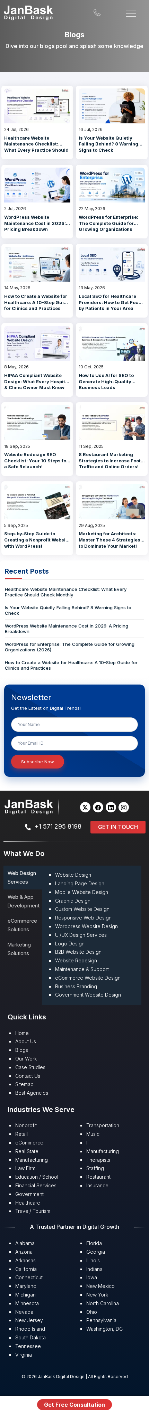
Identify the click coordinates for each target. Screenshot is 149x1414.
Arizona (24, 1252)
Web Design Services (22, 877)
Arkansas (25, 1260)
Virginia (23, 1355)
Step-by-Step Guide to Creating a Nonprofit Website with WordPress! (37, 539)
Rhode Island (30, 1329)
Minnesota (27, 1303)
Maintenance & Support (82, 969)
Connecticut (29, 1277)
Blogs (21, 1050)
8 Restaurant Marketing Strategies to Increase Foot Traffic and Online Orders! (110, 460)
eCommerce (29, 1143)
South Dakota (30, 1337)
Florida (94, 1243)
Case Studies (30, 1067)
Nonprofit (26, 1125)
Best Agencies (31, 1093)
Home (22, 1033)
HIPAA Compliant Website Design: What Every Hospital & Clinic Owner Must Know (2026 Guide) (36, 384)
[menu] (131, 12)
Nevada (24, 1312)
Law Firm (25, 1168)
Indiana (94, 1269)
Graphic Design (72, 901)
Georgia (95, 1252)
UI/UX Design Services (81, 935)
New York (97, 1295)
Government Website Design (88, 995)
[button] (85, 807)
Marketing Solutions (19, 949)
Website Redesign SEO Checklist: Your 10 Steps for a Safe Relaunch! (36, 460)
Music (92, 1134)
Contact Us (27, 1076)
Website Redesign (76, 960)
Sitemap (24, 1084)
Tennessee (28, 1346)
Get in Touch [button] (118, 826)
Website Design (73, 875)
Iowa (91, 1277)
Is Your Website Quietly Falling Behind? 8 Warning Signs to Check (108, 144)
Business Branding (76, 986)
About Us (25, 1041)
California (26, 1269)
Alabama (25, 1243)
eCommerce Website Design (88, 978)
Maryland (25, 1286)
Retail (21, 1134)
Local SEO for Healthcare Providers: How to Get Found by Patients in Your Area (111, 302)
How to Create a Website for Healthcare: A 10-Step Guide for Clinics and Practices (37, 302)
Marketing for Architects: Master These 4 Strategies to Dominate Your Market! (109, 539)
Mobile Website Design (81, 892)
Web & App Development (24, 901)
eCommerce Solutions (22, 925)
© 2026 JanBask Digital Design (53, 1376)
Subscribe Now (37, 761)
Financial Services (35, 1185)
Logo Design (70, 943)
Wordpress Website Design (86, 926)
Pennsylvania (101, 1320)
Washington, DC (104, 1329)
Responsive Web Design (83, 918)
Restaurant (98, 1177)
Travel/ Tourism (32, 1211)
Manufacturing (31, 1160)
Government (29, 1194)
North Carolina (102, 1303)
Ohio (91, 1312)
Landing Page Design (79, 883)
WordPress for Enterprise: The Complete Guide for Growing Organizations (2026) (108, 226)
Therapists (98, 1160)
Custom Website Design (82, 909)
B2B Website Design (78, 952)
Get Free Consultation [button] (74, 1404)
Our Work (26, 1059)
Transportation (102, 1125)
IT (88, 1143)
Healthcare (27, 1203)
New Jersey (29, 1320)
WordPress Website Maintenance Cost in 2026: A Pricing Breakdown (37, 223)
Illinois (93, 1260)
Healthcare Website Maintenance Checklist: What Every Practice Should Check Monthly (36, 147)
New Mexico (100, 1286)
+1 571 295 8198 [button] (58, 826)
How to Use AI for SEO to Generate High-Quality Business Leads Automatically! (106, 384)
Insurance (97, 1185)
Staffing (95, 1168)
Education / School (36, 1177)
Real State (26, 1151)
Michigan (25, 1295)
